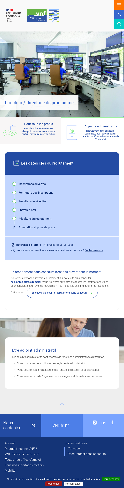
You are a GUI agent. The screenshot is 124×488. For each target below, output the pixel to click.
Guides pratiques (75, 443)
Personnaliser (73, 483)
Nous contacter (12, 425)
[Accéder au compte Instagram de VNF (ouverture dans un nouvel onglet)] (95, 423)
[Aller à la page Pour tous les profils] (30, 130)
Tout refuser (53, 483)
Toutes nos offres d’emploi (23, 459)
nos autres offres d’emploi (26, 281)
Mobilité (10, 470)
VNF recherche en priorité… (23, 454)
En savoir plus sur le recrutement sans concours (59, 292)
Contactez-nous (94, 250)
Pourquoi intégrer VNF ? (21, 449)
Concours (74, 448)
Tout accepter (111, 479)
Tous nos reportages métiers (24, 465)
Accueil (10, 443)
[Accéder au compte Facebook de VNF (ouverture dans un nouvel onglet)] (112, 423)
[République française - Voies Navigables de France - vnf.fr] (32, 16)
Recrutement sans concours (87, 454)
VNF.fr (58, 425)
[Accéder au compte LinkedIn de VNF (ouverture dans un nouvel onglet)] (103, 423)
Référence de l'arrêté (28, 244)
